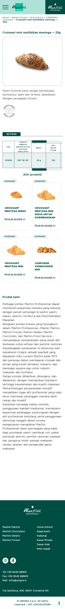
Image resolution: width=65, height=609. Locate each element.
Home (5, 17)
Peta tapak (43, 548)
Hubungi (42, 535)
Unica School (45, 527)
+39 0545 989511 (14, 572)
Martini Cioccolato (13, 531)
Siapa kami (43, 531)
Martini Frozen (19, 17)
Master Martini (11, 527)
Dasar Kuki (43, 544)
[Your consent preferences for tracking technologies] (59, 603)
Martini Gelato (11, 535)
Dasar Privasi (44, 540)
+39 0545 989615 (15, 576)
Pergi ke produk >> (14, 219)
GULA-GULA (37, 17)
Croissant (7, 19)
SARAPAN (51, 17)
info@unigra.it (14, 580)
